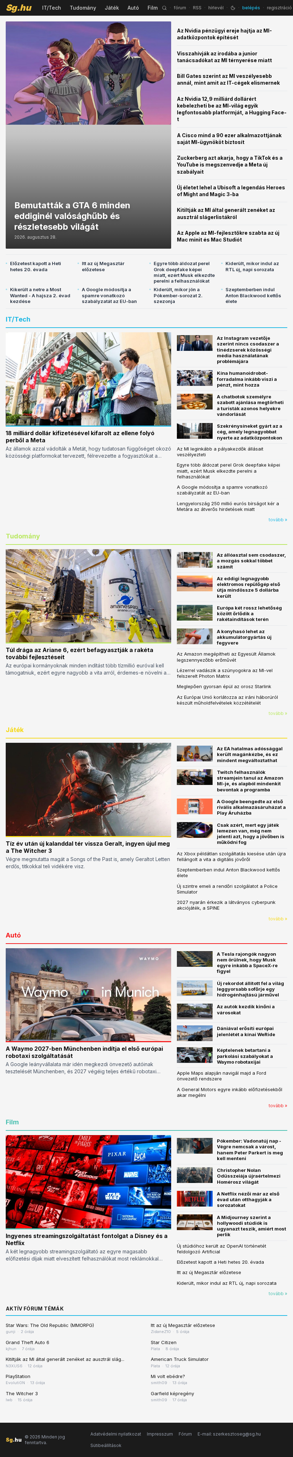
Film (153, 8)
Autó (133, 8)
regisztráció (279, 7)
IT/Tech (51, 8)
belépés (251, 7)
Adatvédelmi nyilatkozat (115, 1434)
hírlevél (216, 7)
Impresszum (160, 1434)
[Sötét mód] (232, 7)
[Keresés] (164, 7)
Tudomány (83, 8)
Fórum (185, 1434)
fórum (180, 7)
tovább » (278, 519)
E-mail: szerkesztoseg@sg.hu (229, 1434)
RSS (197, 7)
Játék (112, 8)
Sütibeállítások (105, 1445)
